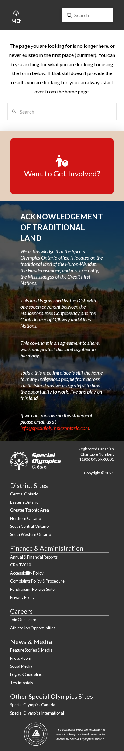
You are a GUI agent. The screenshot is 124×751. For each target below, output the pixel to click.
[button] (16, 18)
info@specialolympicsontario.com (54, 428)
